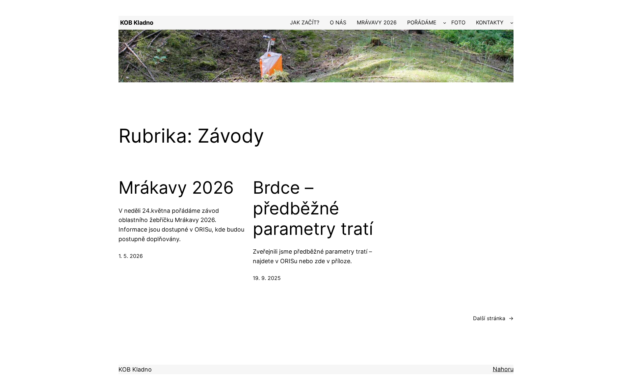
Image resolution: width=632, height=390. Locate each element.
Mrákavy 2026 (176, 188)
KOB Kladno (136, 22)
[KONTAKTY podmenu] (512, 22)
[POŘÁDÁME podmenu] (444, 22)
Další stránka (493, 318)
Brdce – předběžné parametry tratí (313, 208)
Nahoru (503, 369)
